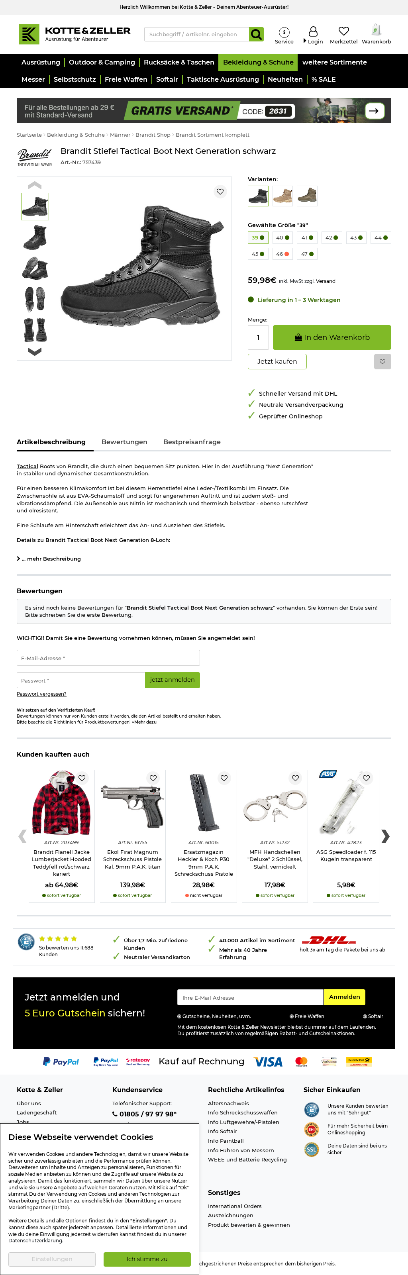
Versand (325, 281)
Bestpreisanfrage (192, 442)
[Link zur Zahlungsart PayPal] (61, 1061)
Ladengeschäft (37, 1112)
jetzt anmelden (172, 679)
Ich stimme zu (147, 1259)
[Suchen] (256, 34)
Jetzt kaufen (277, 361)
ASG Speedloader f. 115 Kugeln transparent (346, 856)
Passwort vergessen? (42, 694)
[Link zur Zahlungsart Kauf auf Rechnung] (201, 1061)
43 (354, 237)
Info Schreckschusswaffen (243, 1112)
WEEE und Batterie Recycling (247, 1159)
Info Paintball (226, 1141)
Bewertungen (124, 442)
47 (305, 254)
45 (256, 254)
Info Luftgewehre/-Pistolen (243, 1122)
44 (379, 237)
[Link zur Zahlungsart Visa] (267, 1061)
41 (305, 237)
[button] (40, 62)
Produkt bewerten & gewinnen (249, 1225)
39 (256, 237)
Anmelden (347, 996)
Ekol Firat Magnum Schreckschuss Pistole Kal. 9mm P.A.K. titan (132, 859)
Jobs (23, 1122)
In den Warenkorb (336, 337)
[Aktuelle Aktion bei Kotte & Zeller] (204, 110)
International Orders (235, 1206)
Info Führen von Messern (241, 1150)
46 (280, 254)
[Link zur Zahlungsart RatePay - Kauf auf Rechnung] (138, 1061)
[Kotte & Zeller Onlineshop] (74, 33)
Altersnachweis (228, 1103)
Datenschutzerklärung (35, 1241)
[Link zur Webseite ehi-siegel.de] (312, 1129)
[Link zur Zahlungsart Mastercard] (301, 1061)
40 (280, 237)
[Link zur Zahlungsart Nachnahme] (359, 1061)
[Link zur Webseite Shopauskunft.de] (312, 1109)
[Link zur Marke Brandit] (35, 158)
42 (329, 237)
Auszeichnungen (230, 1215)
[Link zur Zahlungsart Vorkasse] (329, 1061)
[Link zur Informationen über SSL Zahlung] (312, 1149)
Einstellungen (52, 1259)
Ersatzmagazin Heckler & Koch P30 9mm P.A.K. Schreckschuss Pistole (204, 863)
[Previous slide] (35, 185)
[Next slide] (35, 351)
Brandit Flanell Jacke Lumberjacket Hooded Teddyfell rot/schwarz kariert (61, 863)
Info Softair (222, 1131)
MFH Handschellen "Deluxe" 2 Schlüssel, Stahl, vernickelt (274, 859)
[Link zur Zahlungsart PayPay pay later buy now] (106, 1061)
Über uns (29, 1103)
